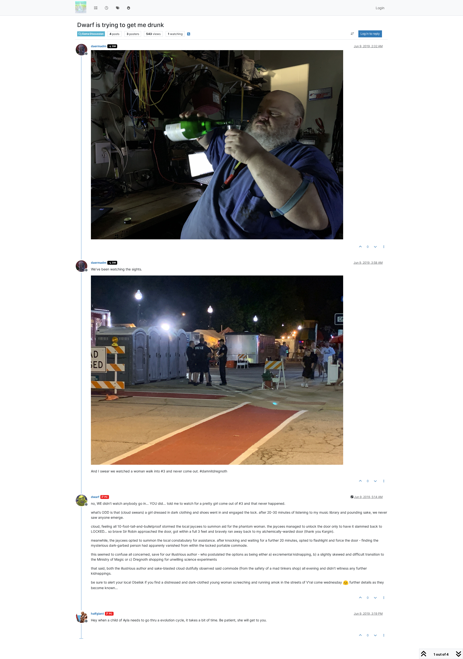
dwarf (95, 497)
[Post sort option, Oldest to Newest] (352, 33)
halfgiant (97, 613)
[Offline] (83, 49)
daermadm (98, 46)
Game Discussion (93, 33)
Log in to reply (370, 33)
